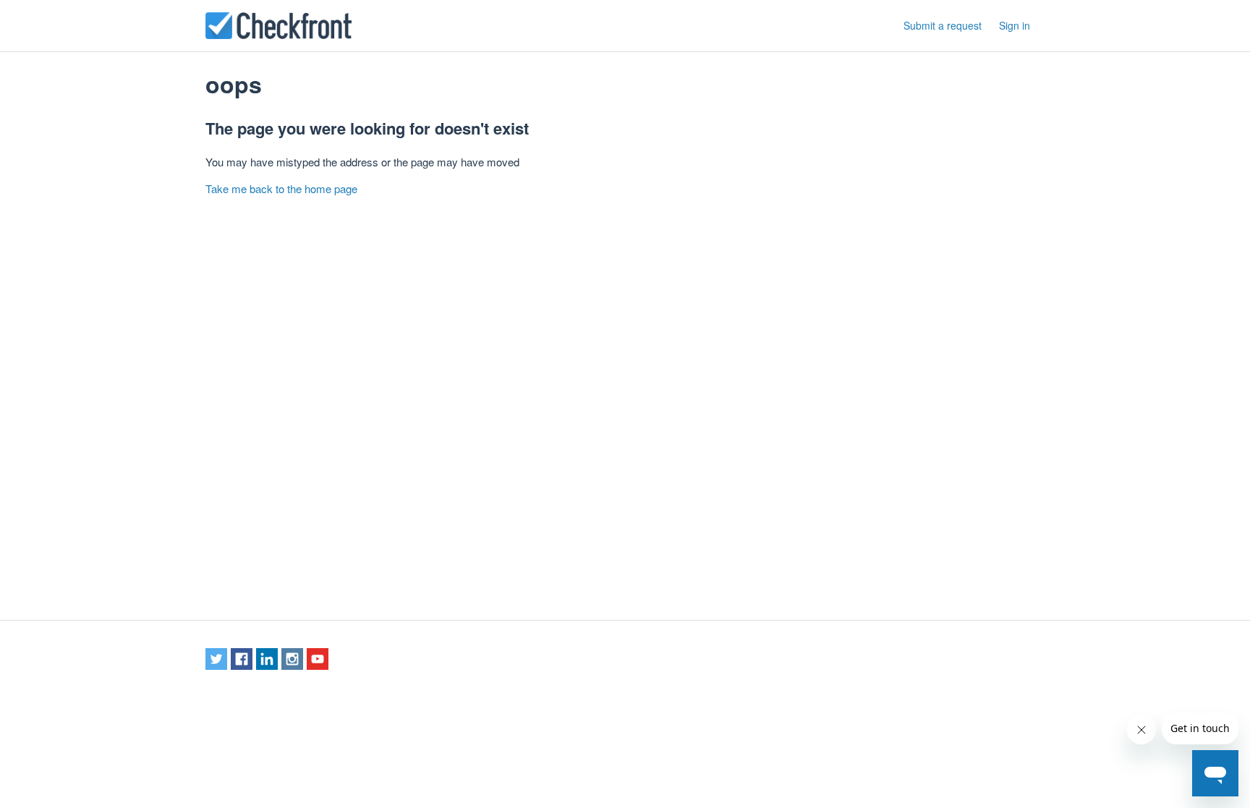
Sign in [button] (1014, 25)
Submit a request (943, 25)
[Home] (278, 25)
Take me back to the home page (281, 188)
